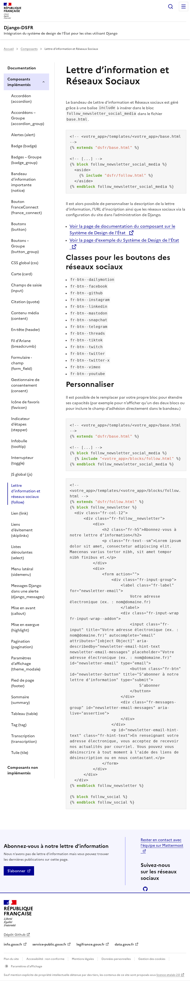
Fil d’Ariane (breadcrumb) (23, 343)
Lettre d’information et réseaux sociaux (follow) (25, 494)
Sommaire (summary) (20, 699)
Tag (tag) (18, 725)
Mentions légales (83, 959)
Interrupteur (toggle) (22, 460)
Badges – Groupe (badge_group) (26, 159)
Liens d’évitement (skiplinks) (22, 530)
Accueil (9, 49)
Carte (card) (21, 274)
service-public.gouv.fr (49, 944)
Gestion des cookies (151, 959)
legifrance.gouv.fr (90, 944)
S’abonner (16, 871)
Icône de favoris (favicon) (25, 404)
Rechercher (170, 6)
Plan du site (11, 959)
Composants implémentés (19, 81)
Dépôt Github (14, 934)
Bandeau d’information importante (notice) (23, 182)
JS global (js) (21, 474)
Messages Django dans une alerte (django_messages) (27, 591)
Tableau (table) (24, 713)
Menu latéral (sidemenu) (22, 571)
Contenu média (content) (25, 315)
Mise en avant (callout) (23, 610)
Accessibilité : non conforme (45, 959)
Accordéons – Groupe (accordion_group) (27, 118)
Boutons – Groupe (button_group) (25, 246)
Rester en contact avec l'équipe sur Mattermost (162, 842)
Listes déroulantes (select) (21, 552)
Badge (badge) (24, 146)
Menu (183, 6)
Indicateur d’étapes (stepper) (20, 424)
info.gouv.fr (13, 944)
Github (145, 889)
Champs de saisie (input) (26, 287)
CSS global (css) (24, 263)
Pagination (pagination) (22, 644)
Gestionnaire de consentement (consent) (25, 385)
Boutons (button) (18, 226)
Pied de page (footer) (22, 683)
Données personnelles (116, 959)
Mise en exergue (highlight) (25, 627)
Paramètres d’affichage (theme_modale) (25, 663)
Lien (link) (19, 513)
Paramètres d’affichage (26, 966)
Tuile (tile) (19, 752)
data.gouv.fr (124, 944)
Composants (29, 49)
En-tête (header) (25, 329)
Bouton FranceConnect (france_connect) (26, 207)
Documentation (21, 68)
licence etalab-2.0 (168, 975)
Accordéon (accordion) (21, 98)
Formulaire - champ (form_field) (21, 363)
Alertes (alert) (23, 135)
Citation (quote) (25, 302)
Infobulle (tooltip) (19, 443)
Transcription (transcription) (24, 738)
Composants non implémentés (22, 770)
